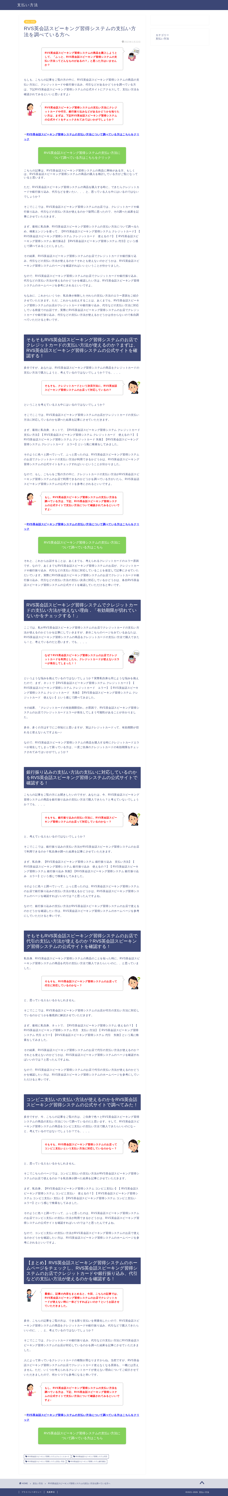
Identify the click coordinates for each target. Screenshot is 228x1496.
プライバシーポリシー (32, 1492)
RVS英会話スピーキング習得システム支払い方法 (45, 1462)
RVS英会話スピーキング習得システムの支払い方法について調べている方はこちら (82, 545)
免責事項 (51, 1492)
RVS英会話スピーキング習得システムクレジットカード (48, 1456)
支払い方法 (27, 5)
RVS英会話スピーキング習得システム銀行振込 (88, 1462)
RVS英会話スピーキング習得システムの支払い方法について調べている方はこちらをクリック (82, 155)
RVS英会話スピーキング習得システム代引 (91, 1456)
